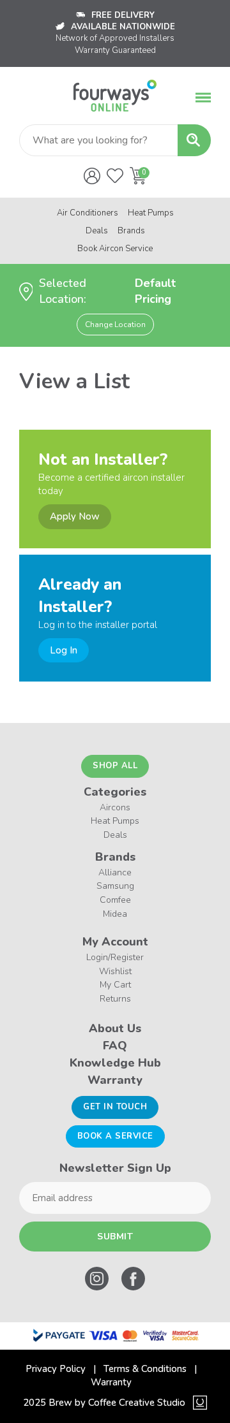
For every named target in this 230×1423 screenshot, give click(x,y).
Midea (115, 914)
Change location (115, 324)
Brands (131, 231)
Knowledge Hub (115, 1062)
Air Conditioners (87, 213)
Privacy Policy (56, 1368)
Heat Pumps (151, 213)
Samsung (115, 886)
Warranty (115, 1080)
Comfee (115, 900)
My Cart (115, 985)
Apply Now (75, 516)
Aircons (115, 807)
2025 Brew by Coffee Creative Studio (104, 1402)
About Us (115, 1028)
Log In (63, 650)
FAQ (115, 1045)
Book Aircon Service (115, 248)
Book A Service (115, 1136)
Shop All (115, 765)
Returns (115, 999)
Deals (97, 231)
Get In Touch (115, 1107)
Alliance (115, 872)
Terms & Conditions (145, 1368)
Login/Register (115, 957)
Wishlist (115, 971)
